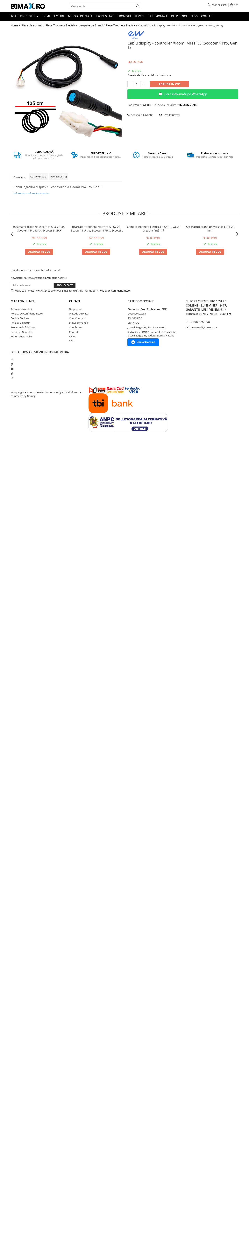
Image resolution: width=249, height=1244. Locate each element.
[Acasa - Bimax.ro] (30, 6)
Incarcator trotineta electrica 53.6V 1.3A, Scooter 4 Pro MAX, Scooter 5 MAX (39, 228)
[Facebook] (12, 360)
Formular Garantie (21, 332)
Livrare (59, 16)
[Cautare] (137, 6)
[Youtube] (12, 369)
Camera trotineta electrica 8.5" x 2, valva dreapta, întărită (153, 228)
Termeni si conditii (21, 309)
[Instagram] (12, 378)
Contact (207, 16)
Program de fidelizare (23, 327)
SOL (71, 341)
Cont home (75, 327)
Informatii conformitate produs (32, 193)
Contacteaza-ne (146, 342)
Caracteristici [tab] (38, 176)
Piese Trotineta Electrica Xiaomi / (127, 25)
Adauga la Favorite (141, 115)
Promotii (124, 16)
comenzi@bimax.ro (203, 327)
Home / (16, 25)
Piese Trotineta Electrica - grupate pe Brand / (75, 25)
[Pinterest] (12, 364)
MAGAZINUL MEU (23, 301)
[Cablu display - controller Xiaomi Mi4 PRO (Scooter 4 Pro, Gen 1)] (66, 85)
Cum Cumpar (76, 318)
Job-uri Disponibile (21, 336)
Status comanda (78, 322)
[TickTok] (12, 373)
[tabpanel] (66, 85)
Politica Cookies (20, 318)
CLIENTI (74, 301)
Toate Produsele (23, 16)
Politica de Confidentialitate (115, 290)
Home (46, 16)
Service (139, 16)
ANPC (72, 336)
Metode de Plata (80, 16)
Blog (194, 16)
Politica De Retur (20, 322)
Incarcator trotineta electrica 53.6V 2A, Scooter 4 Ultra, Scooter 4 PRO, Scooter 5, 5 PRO (96, 228)
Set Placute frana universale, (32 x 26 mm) (210, 228)
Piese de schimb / (33, 25)
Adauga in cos (170, 84)
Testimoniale (158, 16)
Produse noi (105, 16)
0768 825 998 (200, 322)
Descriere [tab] (19, 177)
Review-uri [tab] (58, 176)
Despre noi (179, 16)
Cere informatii (171, 115)
